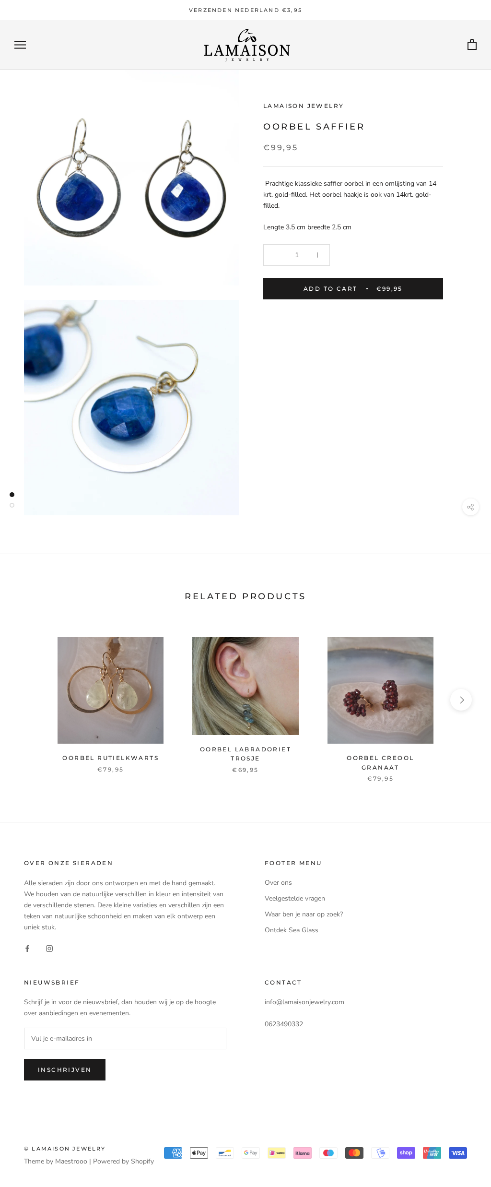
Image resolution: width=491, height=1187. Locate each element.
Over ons (278, 882)
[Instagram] (49, 947)
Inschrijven (65, 1069)
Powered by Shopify (123, 1161)
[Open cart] (472, 44)
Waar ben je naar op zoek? (304, 914)
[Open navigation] (20, 45)
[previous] (30, 700)
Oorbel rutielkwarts (110, 757)
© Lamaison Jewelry (65, 1148)
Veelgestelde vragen (295, 898)
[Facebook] (27, 947)
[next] (461, 700)
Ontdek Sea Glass (291, 930)
